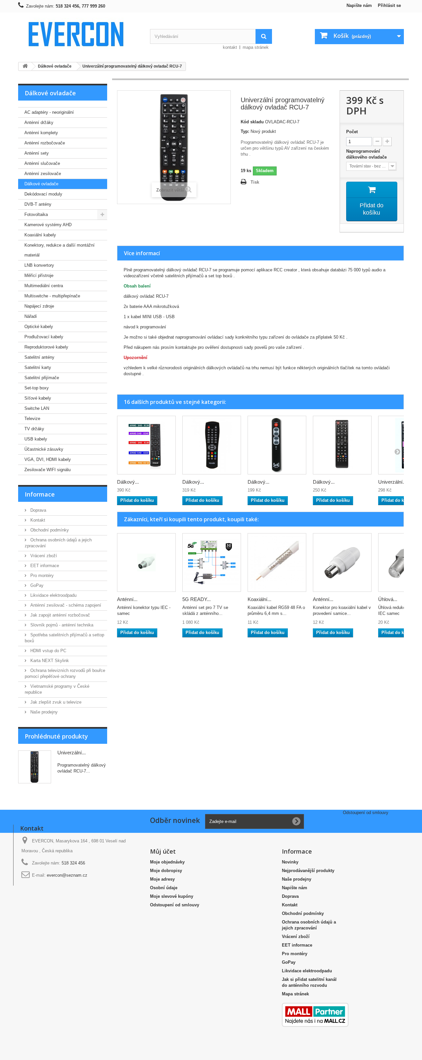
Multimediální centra (43, 285)
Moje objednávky (167, 862)
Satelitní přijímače (41, 377)
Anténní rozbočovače (44, 142)
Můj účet (163, 851)
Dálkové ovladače (41, 183)
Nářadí (30, 316)
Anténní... (127, 599)
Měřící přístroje (38, 275)
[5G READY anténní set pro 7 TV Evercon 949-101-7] (211, 562)
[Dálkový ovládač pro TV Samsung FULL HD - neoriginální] (342, 445)
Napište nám (359, 5)
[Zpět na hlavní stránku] (25, 66)
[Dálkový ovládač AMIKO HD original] (146, 445)
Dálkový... (128, 482)
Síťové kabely (37, 398)
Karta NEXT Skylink (49, 660)
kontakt (230, 47)
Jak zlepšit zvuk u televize (55, 702)
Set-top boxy (36, 387)
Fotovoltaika (36, 214)
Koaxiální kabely (40, 234)
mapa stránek (256, 47)
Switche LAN (36, 408)
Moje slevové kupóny (171, 896)
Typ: (245, 131)
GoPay (36, 585)
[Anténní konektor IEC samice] (342, 562)
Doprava (37, 510)
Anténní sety (36, 153)
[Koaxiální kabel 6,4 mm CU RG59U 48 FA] (277, 562)
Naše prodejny (43, 712)
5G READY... (196, 599)
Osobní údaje (163, 887)
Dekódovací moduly (43, 194)
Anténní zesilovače (42, 173)
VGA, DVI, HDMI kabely (47, 459)
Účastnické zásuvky (43, 449)
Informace (40, 494)
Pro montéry (41, 575)
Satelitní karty (37, 367)
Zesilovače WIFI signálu (47, 469)
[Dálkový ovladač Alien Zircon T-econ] (211, 445)
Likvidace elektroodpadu (52, 595)
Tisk (255, 182)
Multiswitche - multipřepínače (52, 295)
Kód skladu (252, 121)
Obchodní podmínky (49, 530)
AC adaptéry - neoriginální (49, 112)
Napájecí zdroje (39, 306)
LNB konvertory (39, 265)
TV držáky (34, 428)
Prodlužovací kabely (43, 336)
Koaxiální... (259, 599)
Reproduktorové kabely (46, 347)
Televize (32, 418)
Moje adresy (162, 879)
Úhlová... (387, 599)
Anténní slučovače (42, 163)
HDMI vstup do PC (47, 650)
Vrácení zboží (43, 555)
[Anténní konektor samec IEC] (146, 562)
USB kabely (35, 439)
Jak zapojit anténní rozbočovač (59, 615)
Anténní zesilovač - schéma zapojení (65, 605)
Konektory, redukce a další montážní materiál (59, 250)
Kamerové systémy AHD (48, 224)
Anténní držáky (38, 122)
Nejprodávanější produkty (308, 870)
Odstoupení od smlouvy (174, 904)
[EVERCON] (79, 33)
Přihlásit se (389, 5)
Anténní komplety (41, 132)
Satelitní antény (39, 357)
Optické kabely (38, 326)
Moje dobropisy (166, 870)
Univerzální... (71, 752)
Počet (352, 131)
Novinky (290, 862)
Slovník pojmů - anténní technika (61, 624)
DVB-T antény (37, 204)
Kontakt (37, 520)
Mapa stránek (295, 993)
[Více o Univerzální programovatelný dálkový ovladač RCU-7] (34, 766)
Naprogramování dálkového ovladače (367, 154)
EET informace (44, 565)
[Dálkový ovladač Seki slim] (277, 445)
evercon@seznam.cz (67, 875)
